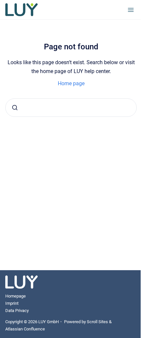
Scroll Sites (97, 321)
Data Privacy (17, 310)
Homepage (15, 296)
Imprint (11, 303)
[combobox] (71, 108)
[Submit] (15, 107)
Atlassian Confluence (25, 328)
